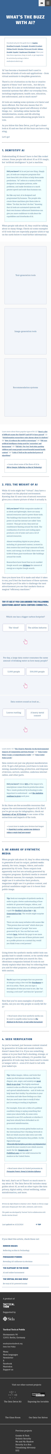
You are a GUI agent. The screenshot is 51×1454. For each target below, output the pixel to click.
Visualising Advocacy (25, 1447)
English (35, 43)
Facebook (7, 1363)
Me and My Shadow (24, 1441)
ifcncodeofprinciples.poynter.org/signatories (26, 1144)
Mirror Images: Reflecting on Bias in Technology (24, 467)
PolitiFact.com (13, 1153)
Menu (5, 1351)
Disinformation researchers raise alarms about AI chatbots (25, 438)
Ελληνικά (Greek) (30, 49)
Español (15, 52)
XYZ (17, 1450)
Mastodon (7, 1366)
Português (24, 46)
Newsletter (8, 1357)
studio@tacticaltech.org (13, 1343)
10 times (26, 565)
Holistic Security (23, 1438)
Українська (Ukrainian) (27, 52)
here (15, 934)
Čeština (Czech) (12, 49)
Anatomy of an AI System (14, 814)
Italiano (40, 49)
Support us (8, 1369)
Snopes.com (23, 1150)
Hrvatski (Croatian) (35, 46)
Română (9, 52)
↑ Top (38, 1225)
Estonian (21, 49)
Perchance (36, 982)
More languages (10, 1354)
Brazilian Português (13, 46)
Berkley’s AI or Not (23, 910)
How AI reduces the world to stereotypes (20, 441)
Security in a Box (23, 1444)
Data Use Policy (9, 1347)
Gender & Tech (22, 1435)
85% (26, 784)
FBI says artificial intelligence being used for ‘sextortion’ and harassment (24, 444)
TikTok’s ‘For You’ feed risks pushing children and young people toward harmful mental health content (23, 449)
